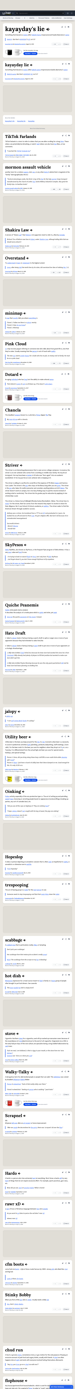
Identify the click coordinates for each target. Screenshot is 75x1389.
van (33, 172)
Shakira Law (8, 246)
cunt (30, 1056)
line (42, 179)
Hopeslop (7, 873)
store (19, 1355)
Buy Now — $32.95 (30, 53)
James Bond (18, 721)
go (18, 1213)
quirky (41, 612)
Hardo (6, 1192)
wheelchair (17, 1084)
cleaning (64, 757)
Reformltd (16, 246)
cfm (17, 1279)
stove (6, 1060)
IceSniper (14, 1132)
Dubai (33, 239)
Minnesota (8, 981)
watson (12, 725)
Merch (67, 44)
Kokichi (9, 39)
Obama (15, 526)
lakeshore (16, 769)
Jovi (66, 1269)
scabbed (9, 945)
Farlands (25, 151)
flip (47, 415)
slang (21, 1038)
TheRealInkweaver (19, 898)
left (62, 663)
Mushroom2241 (20, 621)
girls (52, 1269)
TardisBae (14, 423)
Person (9, 1084)
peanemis (23, 617)
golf (29, 745)
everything (32, 318)
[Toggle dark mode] (71, 13)
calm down (48, 384)
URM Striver (14, 533)
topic (18, 263)
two (37, 1209)
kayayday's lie (9, 44)
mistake (62, 235)
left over (14, 1123)
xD (43, 1213)
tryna (17, 1364)
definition (57, 1077)
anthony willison (14, 1060)
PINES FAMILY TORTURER (22, 155)
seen (50, 862)
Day (34, 182)
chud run (7, 1368)
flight (28, 557)
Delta (7, 550)
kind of (46, 172)
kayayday (31, 121)
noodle (15, 988)
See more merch (42, 53)
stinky (29, 1300)
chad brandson (16, 1368)
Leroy (9, 267)
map (7, 318)
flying (38, 415)
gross (45, 954)
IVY (44, 513)
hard (20, 552)
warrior (54, 179)
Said (37, 144)
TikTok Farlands (9, 155)
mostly (15, 318)
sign (7, 1209)
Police (7, 796)
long (25, 379)
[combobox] (40, 13)
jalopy (6, 725)
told (20, 267)
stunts (25, 721)
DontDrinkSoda (15, 815)
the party (34, 1127)
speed (7, 799)
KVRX (21, 188)
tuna (11, 988)
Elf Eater (15, 271)
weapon (17, 415)
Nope (15, 762)
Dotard (7, 388)
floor (60, 1127)
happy (27, 356)
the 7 (65, 267)
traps (11, 799)
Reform (28, 235)
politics (46, 506)
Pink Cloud (8, 362)
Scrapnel (7, 1132)
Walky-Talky (8, 1094)
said (6, 1046)
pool (12, 760)
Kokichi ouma (11, 74)
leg (37, 960)
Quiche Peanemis (10, 621)
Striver (7, 533)
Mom (8, 960)
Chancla (7, 423)
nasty (43, 894)
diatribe (15, 1283)
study (7, 503)
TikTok (19, 151)
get (24, 384)
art (24, 1123)
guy (14, 356)
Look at (9, 1279)
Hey (8, 1304)
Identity (31, 18)
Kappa (57, 483)
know (23, 325)
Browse (18, 18)
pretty (22, 356)
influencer (16, 1079)
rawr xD (7, 1222)
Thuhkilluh (13, 1192)
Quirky (7, 610)
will (60, 1178)
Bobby (21, 1304)
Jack (20, 1188)
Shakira (42, 239)
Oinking (7, 815)
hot (19, 988)
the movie (32, 617)
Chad (22, 653)
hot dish (7, 992)
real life (28, 864)
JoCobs (14, 964)
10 (10, 869)
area (13, 945)
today (32, 1188)
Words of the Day (8, 18)
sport (36, 646)
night (18, 1360)
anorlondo (17, 1308)
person (34, 351)
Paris (34, 557)
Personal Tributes (44, 18)
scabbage (8, 964)
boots (17, 1269)
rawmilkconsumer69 (17, 873)
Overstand (8, 271)
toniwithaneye (17, 362)
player (29, 322)
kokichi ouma (36, 70)
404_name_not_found (18, 563)
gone (58, 485)
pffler (14, 670)
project (28, 1123)
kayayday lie (8, 79)
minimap (7, 332)
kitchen (9, 1053)
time (62, 141)
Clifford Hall (14, 992)
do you (19, 325)
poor (10, 552)
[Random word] (63, 13)
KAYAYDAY (23, 39)
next (34, 890)
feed (41, 981)
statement (26, 263)
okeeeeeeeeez (15, 1222)
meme (25, 35)
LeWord (14, 332)
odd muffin (16, 1094)
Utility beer (8, 769)
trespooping (8, 898)
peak (55, 612)
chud (55, 1357)
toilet (26, 890)
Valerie (22, 1079)
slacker (29, 475)
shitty (8, 716)
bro (29, 151)
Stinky (16, 1304)
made (15, 1127)
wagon (26, 172)
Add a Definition (56, 18)
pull (12, 721)
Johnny (14, 811)
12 (6, 349)
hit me (15, 419)
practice (27, 1188)
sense (51, 379)
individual (14, 379)
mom (11, 419)
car (12, 716)
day (38, 742)
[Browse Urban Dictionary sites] (8, 13)
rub (48, 1300)
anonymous (14, 388)
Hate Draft (8, 670)
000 (50, 557)
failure (62, 488)
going (19, 384)
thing (47, 894)
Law (20, 235)
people (45, 1209)
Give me (9, 617)
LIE (29, 39)
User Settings (68, 18)
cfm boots (8, 1283)
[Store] (67, 13)
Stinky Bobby (8, 1308)
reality (53, 351)
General (9, 1056)
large (53, 981)
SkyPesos (7, 563)
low (55, 144)
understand (11, 263)
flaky (35, 945)
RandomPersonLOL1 (20, 44)
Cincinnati (10, 655)
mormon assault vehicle (11, 188)
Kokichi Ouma (36, 35)
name (67, 35)
